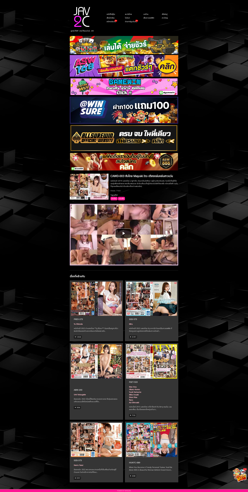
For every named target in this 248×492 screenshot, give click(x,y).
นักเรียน (114, 198)
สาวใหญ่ (165, 17)
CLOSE (245, 469)
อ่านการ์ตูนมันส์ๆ (131, 21)
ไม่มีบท (127, 17)
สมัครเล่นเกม (111, 21)
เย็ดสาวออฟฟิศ (148, 17)
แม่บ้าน (145, 14)
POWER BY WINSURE (124, 491)
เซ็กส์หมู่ (164, 14)
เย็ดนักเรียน (111, 17)
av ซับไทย (128, 14)
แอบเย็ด (121, 198)
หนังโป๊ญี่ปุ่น (111, 14)
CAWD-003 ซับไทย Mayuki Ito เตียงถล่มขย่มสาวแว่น (141, 175)
